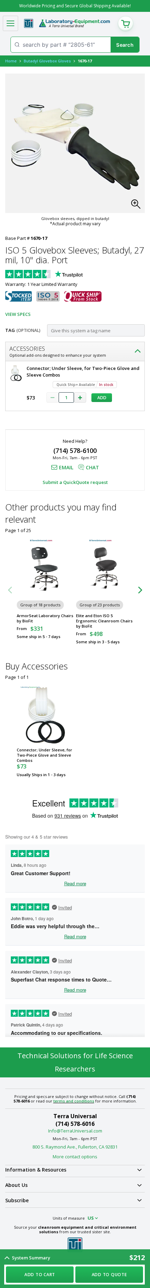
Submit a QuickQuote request (75, 482)
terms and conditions (73, 1101)
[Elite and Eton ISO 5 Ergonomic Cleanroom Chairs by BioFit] (104, 568)
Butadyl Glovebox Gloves (47, 60)
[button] (138, 206)
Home (11, 60)
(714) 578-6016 (75, 1124)
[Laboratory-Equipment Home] (74, 23)
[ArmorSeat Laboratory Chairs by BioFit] (45, 568)
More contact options (75, 1156)
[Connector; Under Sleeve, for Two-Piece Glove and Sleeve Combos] (45, 715)
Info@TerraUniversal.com (75, 1131)
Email (66, 467)
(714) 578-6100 (75, 450)
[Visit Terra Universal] (28, 23)
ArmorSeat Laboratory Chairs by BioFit (45, 618)
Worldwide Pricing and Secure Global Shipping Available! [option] (75, 6)
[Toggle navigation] (10, 23)
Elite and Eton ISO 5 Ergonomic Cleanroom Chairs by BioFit (104, 621)
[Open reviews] (57, 275)
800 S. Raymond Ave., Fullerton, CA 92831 (75, 1147)
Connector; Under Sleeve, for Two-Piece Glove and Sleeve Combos (44, 755)
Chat (92, 467)
